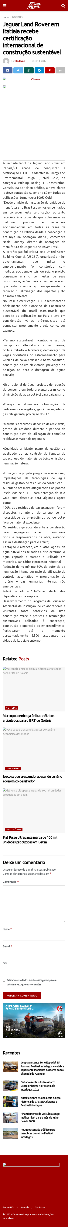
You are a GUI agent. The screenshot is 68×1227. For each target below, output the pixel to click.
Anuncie (24, 1207)
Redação (20, 61)
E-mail (7, 946)
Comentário (11, 881)
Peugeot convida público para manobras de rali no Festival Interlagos (38, 1133)
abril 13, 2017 (39, 61)
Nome (7, 929)
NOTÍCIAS (17, 17)
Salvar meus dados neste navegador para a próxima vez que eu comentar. (31, 982)
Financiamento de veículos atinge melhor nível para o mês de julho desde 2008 (40, 1117)
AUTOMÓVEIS (13, 829)
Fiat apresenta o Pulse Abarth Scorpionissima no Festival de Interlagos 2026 (38, 1086)
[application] (34, 1020)
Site (5, 963)
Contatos (40, 1207)
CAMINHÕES (13, 768)
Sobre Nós (9, 1207)
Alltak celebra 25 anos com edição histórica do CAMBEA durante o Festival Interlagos (41, 1101)
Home (6, 17)
